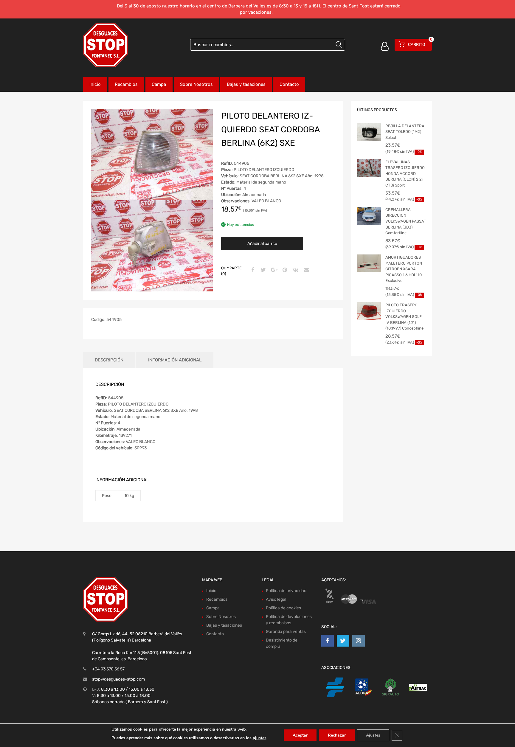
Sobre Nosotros (196, 84)
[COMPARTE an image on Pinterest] (284, 270)
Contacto (289, 84)
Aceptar (300, 735)
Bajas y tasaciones (246, 84)
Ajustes (373, 735)
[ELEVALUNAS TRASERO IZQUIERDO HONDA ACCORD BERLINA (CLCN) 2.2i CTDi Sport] (369, 168)
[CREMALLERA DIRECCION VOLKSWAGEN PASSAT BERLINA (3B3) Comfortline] (369, 216)
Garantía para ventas (286, 631)
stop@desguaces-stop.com (118, 679)
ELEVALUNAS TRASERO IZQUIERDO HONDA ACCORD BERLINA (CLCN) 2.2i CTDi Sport (405, 173)
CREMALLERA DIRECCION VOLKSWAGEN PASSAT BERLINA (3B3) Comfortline (405, 221)
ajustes (259, 738)
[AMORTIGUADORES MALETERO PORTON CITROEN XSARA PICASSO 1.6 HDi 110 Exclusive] (369, 263)
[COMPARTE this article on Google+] (273, 270)
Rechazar (337, 735)
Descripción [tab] (109, 360)
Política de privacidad (286, 590)
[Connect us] (327, 640)
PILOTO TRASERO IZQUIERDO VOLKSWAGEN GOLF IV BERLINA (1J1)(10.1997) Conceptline (404, 316)
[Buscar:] (267, 44)
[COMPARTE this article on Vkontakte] (295, 270)
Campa (159, 84)
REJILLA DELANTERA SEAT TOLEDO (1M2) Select (404, 132)
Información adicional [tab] (174, 360)
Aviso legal (276, 599)
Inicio (95, 84)
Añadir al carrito (262, 243)
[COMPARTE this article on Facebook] (252, 270)
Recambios (126, 84)
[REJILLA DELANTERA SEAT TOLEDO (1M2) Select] (369, 132)
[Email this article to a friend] (305, 270)
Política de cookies (283, 608)
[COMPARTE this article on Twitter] (262, 270)
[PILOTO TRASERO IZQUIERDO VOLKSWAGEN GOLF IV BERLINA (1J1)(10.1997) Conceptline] (369, 311)
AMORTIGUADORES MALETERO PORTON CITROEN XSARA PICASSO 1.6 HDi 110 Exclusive (403, 269)
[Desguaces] (105, 45)
